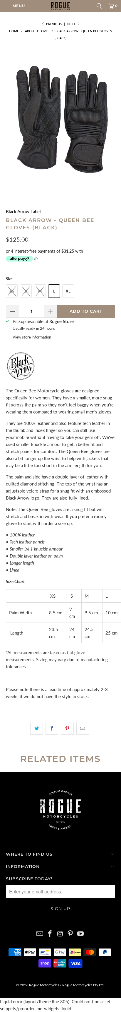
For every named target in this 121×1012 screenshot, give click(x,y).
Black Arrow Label (23, 211)
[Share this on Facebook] (52, 728)
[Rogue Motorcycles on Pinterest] (70, 934)
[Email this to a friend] (82, 728)
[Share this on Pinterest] (67, 728)
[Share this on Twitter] (36, 728)
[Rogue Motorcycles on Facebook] (50, 934)
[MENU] (3, 6)
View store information (32, 337)
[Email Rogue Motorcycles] (40, 934)
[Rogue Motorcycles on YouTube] (80, 934)
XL (68, 291)
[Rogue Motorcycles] (60, 6)
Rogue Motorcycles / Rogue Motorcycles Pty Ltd (66, 985)
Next (71, 24)
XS (11, 291)
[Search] (99, 6)
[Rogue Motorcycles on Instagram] (60, 934)
